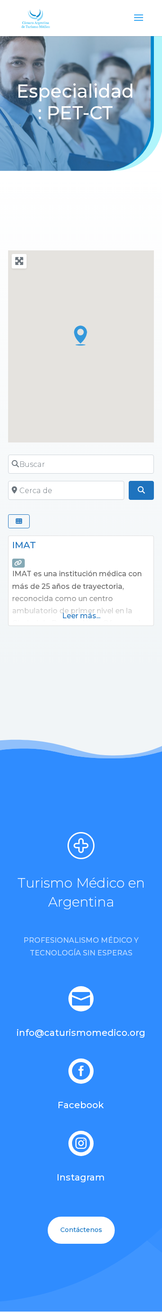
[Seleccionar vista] (19, 521)
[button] (81, 335)
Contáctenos (81, 1230)
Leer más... (81, 615)
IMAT (24, 545)
